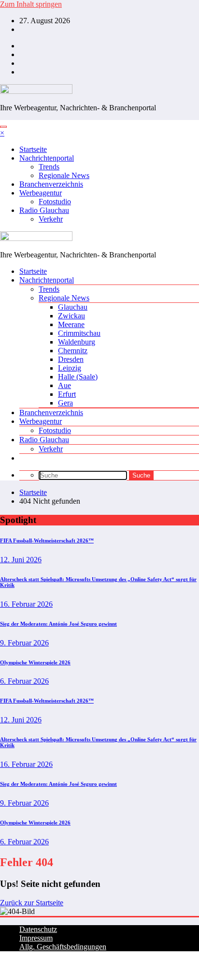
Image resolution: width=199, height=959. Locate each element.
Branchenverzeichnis (51, 184)
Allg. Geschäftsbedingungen (62, 947)
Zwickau (71, 316)
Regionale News (64, 175)
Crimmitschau (79, 333)
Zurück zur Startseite (31, 903)
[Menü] (3, 127)
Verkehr (51, 219)
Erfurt (67, 394)
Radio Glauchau (44, 210)
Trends (49, 167)
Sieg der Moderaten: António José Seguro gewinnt (58, 624)
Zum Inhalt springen (31, 4)
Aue (64, 385)
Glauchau (72, 307)
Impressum (36, 938)
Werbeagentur (40, 193)
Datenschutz (38, 929)
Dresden (71, 359)
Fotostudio (55, 201)
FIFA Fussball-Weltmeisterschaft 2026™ (47, 540)
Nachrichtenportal (46, 158)
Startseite (33, 149)
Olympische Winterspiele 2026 (35, 662)
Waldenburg (76, 342)
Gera (65, 403)
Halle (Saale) (78, 377)
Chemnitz (72, 350)
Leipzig (69, 368)
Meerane (71, 324)
